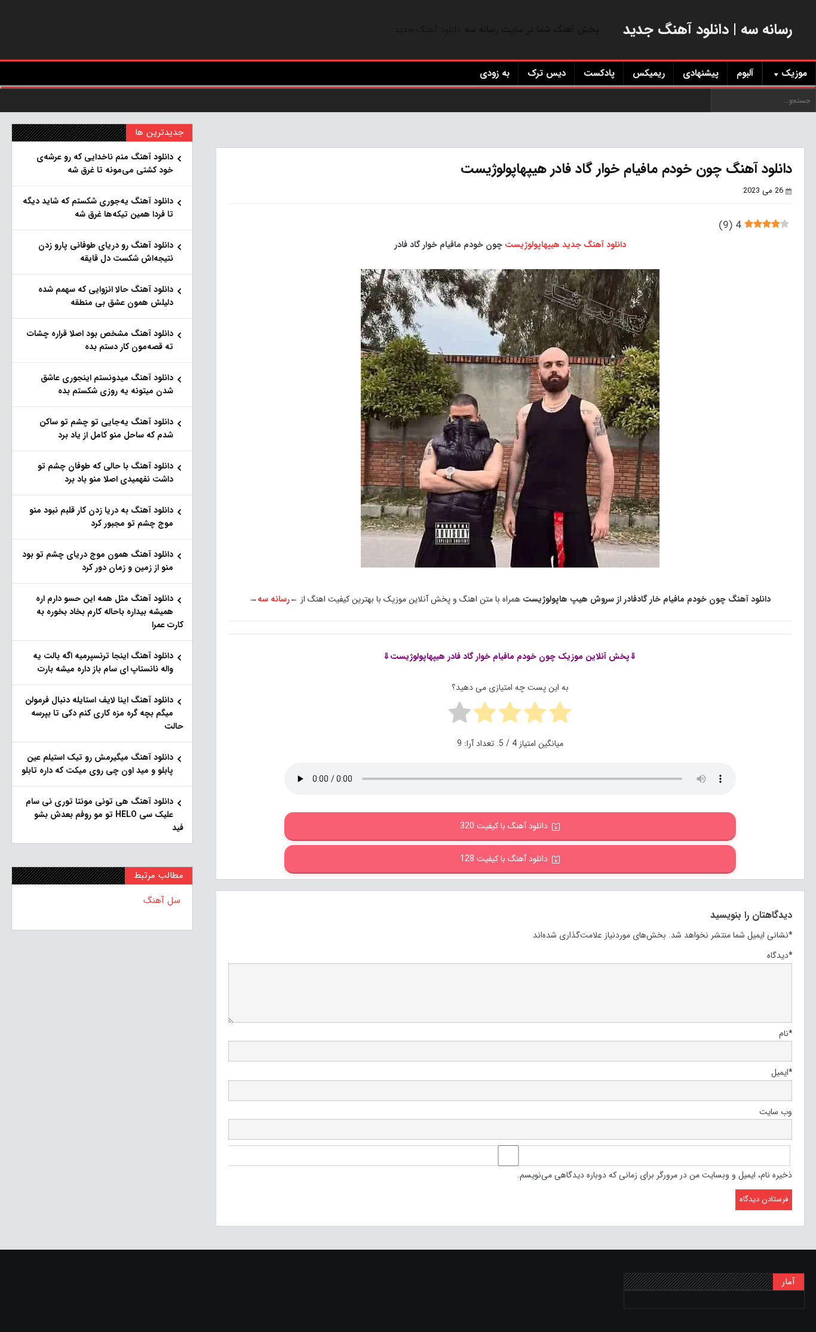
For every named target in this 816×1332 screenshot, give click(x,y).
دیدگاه (779, 955)
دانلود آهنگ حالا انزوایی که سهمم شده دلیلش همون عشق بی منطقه (105, 296)
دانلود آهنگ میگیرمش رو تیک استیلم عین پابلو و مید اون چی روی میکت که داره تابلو (97, 764)
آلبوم (745, 73)
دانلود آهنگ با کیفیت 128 (504, 858)
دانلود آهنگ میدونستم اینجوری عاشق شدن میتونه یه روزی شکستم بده (107, 384)
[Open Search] (408, 87)
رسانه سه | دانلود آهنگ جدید (707, 30)
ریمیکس (649, 73)
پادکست (599, 73)
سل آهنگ (161, 900)
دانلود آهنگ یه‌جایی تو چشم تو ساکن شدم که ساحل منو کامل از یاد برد (106, 428)
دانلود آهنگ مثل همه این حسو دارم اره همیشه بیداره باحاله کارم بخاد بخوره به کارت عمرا (109, 611)
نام (785, 1033)
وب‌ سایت (775, 1111)
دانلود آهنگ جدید (427, 30)
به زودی (495, 73)
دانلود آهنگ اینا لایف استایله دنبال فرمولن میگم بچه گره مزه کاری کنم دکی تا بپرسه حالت (104, 713)
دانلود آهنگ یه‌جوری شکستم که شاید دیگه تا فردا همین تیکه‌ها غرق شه (98, 208)
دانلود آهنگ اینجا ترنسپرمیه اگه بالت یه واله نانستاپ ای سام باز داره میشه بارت (103, 662)
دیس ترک (546, 73)
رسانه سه (273, 599)
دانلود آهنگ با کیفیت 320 (504, 825)
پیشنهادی (701, 73)
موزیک (794, 73)
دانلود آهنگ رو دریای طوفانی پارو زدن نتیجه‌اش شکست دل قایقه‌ (105, 252)
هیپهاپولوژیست (532, 244)
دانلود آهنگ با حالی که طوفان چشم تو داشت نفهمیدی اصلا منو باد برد (105, 473)
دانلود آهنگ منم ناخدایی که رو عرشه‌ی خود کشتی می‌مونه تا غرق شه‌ (104, 163)
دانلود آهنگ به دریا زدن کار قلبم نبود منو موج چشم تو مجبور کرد (101, 517)
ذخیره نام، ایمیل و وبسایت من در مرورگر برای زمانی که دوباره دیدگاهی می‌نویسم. (654, 1175)
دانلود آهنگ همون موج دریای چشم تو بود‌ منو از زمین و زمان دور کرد (97, 561)
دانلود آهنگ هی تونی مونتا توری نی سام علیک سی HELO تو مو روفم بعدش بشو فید (104, 814)
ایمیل (781, 1072)
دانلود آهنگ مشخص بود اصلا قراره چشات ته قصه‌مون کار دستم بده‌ (100, 340)
